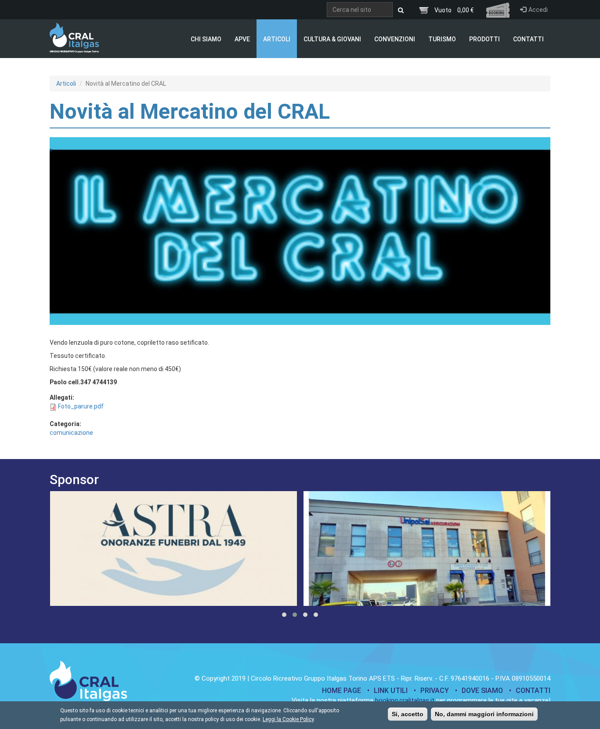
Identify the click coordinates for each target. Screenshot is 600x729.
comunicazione (71, 432)
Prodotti (484, 39)
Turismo (442, 39)
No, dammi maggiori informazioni (484, 714)
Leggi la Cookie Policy (288, 719)
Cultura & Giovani (332, 39)
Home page (341, 690)
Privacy (434, 690)
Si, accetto (407, 714)
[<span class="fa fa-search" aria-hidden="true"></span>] (401, 10)
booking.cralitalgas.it (404, 700)
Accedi (538, 9)
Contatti (528, 39)
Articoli (276, 39)
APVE (242, 39)
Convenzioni (394, 39)
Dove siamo (482, 690)
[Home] (74, 38)
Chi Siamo (206, 39)
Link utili (391, 690)
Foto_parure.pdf (81, 406)
